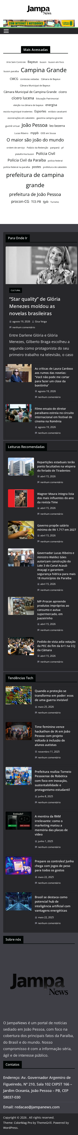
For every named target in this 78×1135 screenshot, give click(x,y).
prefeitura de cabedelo (55, 167)
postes (36, 167)
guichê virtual (12, 126)
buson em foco (56, 62)
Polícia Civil (45, 153)
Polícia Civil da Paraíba (27, 160)
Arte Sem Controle (16, 62)
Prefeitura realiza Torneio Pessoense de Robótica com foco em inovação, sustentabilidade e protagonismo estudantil (53, 781)
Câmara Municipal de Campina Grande (30, 92)
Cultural (15, 290)
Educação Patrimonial (47, 98)
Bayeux (33, 62)
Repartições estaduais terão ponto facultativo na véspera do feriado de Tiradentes (56, 466)
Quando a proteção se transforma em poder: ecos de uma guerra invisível (54, 695)
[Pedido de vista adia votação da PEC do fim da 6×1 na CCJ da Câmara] (21, 651)
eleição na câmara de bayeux (28, 105)
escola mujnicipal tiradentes (17, 111)
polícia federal (55, 160)
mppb (34, 133)
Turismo (54, 202)
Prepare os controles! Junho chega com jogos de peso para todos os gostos (54, 865)
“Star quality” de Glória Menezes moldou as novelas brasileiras (34, 306)
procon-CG (20, 201)
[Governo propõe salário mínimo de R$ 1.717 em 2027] (21, 533)
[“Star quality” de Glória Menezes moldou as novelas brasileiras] (41, 265)
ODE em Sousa (48, 133)
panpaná (54, 147)
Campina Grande (44, 70)
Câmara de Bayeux (50, 79)
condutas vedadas (29, 79)
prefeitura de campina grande (35, 180)
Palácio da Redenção (37, 147)
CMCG (14, 79)
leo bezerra (57, 126)
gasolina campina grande (50, 118)
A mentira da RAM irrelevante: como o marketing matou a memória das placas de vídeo (51, 825)
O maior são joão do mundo (35, 140)
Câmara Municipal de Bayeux (35, 85)
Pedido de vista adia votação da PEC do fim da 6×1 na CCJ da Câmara (56, 646)
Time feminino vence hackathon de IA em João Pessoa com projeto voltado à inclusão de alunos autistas (52, 736)
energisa (51, 105)
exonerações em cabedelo (21, 118)
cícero (63, 92)
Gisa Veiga (41, 321)
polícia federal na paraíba (16, 167)
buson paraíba (11, 71)
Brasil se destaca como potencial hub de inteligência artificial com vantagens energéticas (52, 904)
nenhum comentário (23, 327)
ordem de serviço (16, 147)
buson (43, 62)
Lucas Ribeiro (21, 133)
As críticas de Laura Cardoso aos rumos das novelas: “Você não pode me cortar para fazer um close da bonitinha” (54, 377)
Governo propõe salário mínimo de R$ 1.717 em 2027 (56, 528)
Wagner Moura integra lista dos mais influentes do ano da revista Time (55, 498)
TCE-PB (36, 202)
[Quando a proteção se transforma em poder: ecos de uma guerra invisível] (19, 703)
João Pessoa (34, 125)
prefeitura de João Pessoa (35, 194)
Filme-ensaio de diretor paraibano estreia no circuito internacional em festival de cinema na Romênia (54, 415)
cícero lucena (23, 98)
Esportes (40, 111)
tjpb (45, 202)
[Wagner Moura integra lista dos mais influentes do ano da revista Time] (21, 504)
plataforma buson (24, 154)
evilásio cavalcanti (57, 111)
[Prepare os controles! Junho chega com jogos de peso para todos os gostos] (19, 873)
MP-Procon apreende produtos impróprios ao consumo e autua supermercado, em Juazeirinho (53, 609)
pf (62, 147)
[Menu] (6, 31)
